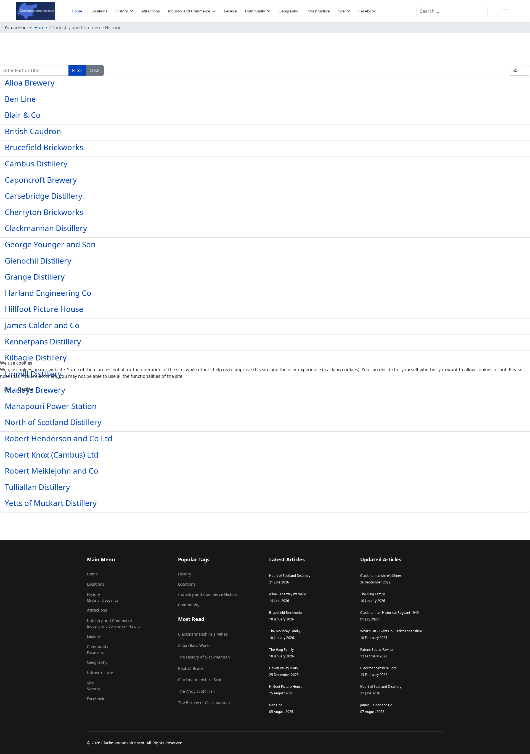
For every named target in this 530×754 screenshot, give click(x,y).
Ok (7, 389)
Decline (25, 389)
